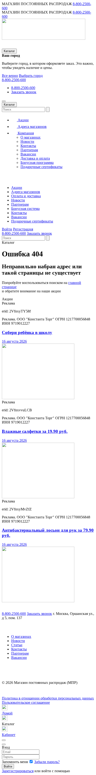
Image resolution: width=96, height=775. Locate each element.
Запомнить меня (15, 762)
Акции (23, 120)
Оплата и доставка (26, 196)
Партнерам (29, 150)
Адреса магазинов (32, 127)
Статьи (16, 645)
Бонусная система (25, 209)
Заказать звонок (23, 92)
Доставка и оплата (35, 158)
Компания (25, 133)
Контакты (28, 146)
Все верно (10, 76)
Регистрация (23, 229)
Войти (7, 229)
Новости (27, 142)
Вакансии (28, 154)
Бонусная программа (37, 163)
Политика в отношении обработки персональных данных (48, 698)
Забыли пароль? (47, 762)
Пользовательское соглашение (26, 702)
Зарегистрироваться (18, 771)
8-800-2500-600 (14, 80)
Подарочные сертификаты (41, 167)
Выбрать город (31, 76)
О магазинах (31, 137)
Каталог (9, 51)
